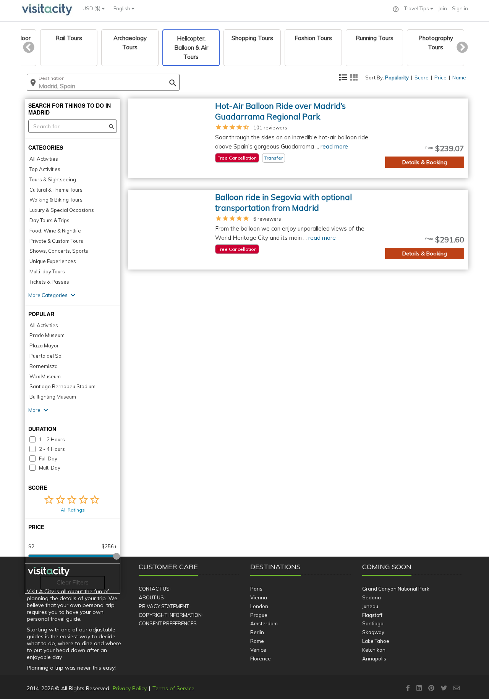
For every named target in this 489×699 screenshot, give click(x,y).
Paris (256, 589)
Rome (257, 641)
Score (422, 77)
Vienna (258, 597)
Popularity (397, 77)
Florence (260, 658)
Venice (258, 650)
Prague (258, 615)
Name (459, 77)
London (259, 606)
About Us (151, 597)
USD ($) (92, 8)
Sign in (460, 8)
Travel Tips (417, 8)
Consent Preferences (168, 623)
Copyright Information (170, 615)
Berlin (257, 632)
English (122, 8)
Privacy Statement (164, 606)
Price (440, 77)
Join (442, 8)
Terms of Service (173, 688)
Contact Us (154, 589)
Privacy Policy (130, 688)
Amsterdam (264, 623)
